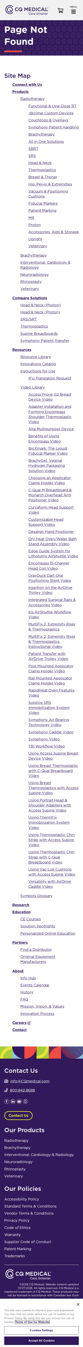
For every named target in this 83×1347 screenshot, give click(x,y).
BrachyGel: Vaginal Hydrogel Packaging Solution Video (46, 465)
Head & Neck (40, 163)
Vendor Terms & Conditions (29, 1213)
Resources (21, 350)
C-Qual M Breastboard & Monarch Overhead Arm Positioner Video (50, 495)
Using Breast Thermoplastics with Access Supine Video (53, 788)
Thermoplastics (42, 170)
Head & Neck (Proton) (40, 312)
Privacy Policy (17, 1220)
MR (31, 218)
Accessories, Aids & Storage (53, 232)
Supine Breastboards (39, 333)
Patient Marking (42, 210)
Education (21, 912)
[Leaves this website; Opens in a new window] (6, 1102)
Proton (34, 225)
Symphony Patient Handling (53, 127)
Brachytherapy (41, 134)
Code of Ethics (17, 1228)
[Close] (78, 1304)
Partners (20, 942)
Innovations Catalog (38, 364)
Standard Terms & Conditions (30, 1206)
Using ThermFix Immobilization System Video (49, 822)
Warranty (12, 1235)
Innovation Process (37, 1014)
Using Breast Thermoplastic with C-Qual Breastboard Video (53, 771)
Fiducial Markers (43, 203)
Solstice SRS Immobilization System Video (49, 707)
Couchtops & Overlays (48, 120)
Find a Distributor (36, 949)
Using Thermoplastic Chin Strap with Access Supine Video (51, 840)
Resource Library (35, 357)
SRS (32, 156)
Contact (19, 1030)
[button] (73, 9)
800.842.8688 (22, 1090)
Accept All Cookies (41, 1340)
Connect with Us (27, 84)
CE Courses (30, 919)
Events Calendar (34, 985)
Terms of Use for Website (32, 1322)
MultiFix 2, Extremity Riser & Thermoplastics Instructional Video (51, 641)
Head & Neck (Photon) (40, 305)
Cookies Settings (41, 1330)
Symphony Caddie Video (51, 732)
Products (20, 92)
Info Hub (28, 978)
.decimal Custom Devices (51, 113)
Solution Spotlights (37, 926)
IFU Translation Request (49, 378)
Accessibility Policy (21, 1199)
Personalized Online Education (47, 933)
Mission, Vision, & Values (42, 1006)
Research (20, 905)
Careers (19, 1023)
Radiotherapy (32, 99)
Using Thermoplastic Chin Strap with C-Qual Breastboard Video (51, 857)
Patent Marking (17, 1249)
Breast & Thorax (42, 177)
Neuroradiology (34, 274)
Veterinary (37, 246)
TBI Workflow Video (46, 746)
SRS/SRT (28, 319)
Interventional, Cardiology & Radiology (39, 1155)
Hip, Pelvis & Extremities (50, 184)
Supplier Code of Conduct (27, 1242)
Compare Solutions (29, 298)
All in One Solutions (46, 141)
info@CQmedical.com (29, 1081)
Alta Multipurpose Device (51, 429)
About (18, 971)
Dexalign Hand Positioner (51, 532)
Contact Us (18, 1115)
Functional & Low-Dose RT (52, 106)
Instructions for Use (37, 371)
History (26, 992)
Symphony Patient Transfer (44, 341)
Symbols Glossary (36, 896)
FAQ (24, 999)
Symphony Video (44, 739)
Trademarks (14, 1256)
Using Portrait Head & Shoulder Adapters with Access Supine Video (49, 805)
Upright (35, 239)
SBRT (33, 149)
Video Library (32, 387)
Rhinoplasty (31, 282)
